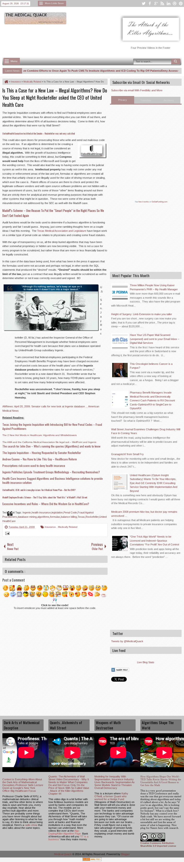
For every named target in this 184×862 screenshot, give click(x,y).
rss (162, 3)
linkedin (168, 3)
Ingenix (27, 512)
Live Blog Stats (145, 662)
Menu (14, 61)
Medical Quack (63, 854)
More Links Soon (54, 3)
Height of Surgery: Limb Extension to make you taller (141, 314)
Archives (169, 100)
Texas (81, 516)
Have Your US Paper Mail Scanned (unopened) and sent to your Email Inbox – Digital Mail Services (154, 339)
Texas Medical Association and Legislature (61, 230)
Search (175, 61)
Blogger (125, 854)
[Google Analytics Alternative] (92, 860)
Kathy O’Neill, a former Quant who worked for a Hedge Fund (111, 796)
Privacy (122, 99)
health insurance (41, 512)
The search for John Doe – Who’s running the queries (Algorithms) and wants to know (51, 446)
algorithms (43, 516)
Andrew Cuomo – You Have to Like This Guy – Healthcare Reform (39, 459)
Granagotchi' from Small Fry (127, 454)
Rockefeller (92, 516)
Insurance (51, 527)
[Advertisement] (89, 38)
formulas (55, 516)
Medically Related (67, 527)
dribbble (175, 3)
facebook (150, 3)
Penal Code (70, 512)
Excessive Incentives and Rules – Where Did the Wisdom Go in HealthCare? (45, 504)
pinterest (181, 3)
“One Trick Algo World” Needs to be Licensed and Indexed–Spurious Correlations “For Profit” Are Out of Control (154, 540)
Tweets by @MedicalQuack (127, 641)
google (156, 3)
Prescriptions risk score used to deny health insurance (33, 465)
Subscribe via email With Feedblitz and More (136, 90)
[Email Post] (7, 534)
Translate (145, 100)
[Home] (6, 81)
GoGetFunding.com (159, 202)
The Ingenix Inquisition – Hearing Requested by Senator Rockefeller (41, 453)
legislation (57, 512)
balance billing (69, 516)
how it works (143, 202)
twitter (143, 3)
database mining (27, 516)
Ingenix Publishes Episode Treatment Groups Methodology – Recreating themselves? (51, 472)
